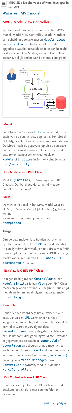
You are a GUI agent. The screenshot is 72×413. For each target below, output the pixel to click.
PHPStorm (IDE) (54, 403)
